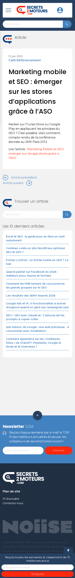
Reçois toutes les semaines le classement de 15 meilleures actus (37, 559)
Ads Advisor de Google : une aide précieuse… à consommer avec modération (37, 329)
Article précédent (24, 177)
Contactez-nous (13, 503)
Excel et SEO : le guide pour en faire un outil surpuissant (35, 238)
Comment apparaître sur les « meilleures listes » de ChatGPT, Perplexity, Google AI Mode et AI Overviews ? (33, 342)
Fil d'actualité (11, 498)
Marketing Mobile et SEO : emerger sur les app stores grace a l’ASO (37, 153)
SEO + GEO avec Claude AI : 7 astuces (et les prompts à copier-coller (35, 317)
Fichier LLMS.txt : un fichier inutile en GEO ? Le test (37, 262)
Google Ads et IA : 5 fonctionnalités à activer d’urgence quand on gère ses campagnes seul (37, 305)
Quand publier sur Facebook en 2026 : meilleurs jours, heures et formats (32, 273)
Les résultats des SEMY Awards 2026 (30, 295)
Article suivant (13, 183)
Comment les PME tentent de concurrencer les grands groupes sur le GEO (35, 285)
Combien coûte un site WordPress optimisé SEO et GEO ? (35, 250)
